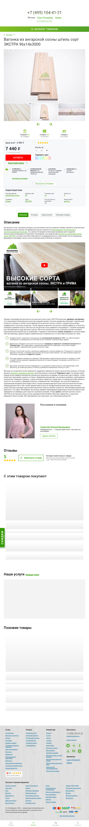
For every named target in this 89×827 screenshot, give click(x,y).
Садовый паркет (51, 797)
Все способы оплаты (67, 816)
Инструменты (10, 803)
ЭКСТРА (28, 201)
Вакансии (8, 761)
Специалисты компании (13, 763)
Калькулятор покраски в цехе (54, 764)
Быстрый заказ (16, 163)
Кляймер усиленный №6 (59, 522)
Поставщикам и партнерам (10, 757)
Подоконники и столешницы (51, 788)
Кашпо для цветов (32, 785)
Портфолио (9, 754)
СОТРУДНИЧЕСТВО (44, 21)
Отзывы (48, 740)
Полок (48, 785)
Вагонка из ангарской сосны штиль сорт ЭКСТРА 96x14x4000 (65, 674)
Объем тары (9, 535)
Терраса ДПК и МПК (72, 785)
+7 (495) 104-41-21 (44, 12)
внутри (67, 201)
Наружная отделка (32, 735)
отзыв (61, 531)
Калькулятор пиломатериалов (51, 767)
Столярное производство (13, 765)
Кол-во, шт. (19, 535)
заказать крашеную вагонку (22, 373)
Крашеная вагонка (18, 607)
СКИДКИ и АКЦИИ (52, 753)
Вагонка (8, 793)
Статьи (48, 738)
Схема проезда (72, 740)
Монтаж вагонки (58, 607)
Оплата (7, 738)
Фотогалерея (50, 750)
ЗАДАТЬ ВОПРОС (49, 436)
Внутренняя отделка (32, 738)
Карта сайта (50, 745)
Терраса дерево (51, 802)
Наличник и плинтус (32, 795)
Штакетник (69, 798)
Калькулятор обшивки (44, 184)
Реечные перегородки (53, 792)
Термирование (31, 745)
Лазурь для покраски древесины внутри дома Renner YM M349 (22, 523)
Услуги (48, 735)
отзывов (20, 531)
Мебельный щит (31, 793)
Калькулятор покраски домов (53, 760)
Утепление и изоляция (73, 788)
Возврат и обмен (10, 743)
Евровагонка (9, 795)
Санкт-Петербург (73, 760)
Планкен (28, 800)
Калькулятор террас (52, 771)
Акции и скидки (10, 785)
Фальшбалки (70, 790)
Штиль (8, 201)
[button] (38, 311)
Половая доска (30, 803)
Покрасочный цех (11, 768)
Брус (6, 790)
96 (26, 195)
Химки (69, 763)
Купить (18, 157)
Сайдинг (48, 799)
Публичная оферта (11, 749)
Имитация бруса (10, 800)
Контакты (8, 752)
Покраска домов (31, 743)
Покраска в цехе (31, 733)
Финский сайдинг (72, 795)
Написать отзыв (33, 458)
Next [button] (50, 123)
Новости (49, 743)
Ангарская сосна (12, 195)
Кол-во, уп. (50, 535)
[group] (44, 76)
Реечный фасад (51, 794)
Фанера (68, 793)
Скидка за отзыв (51, 748)
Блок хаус (8, 788)
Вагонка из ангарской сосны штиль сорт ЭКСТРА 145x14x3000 (24, 674)
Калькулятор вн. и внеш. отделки (54, 756)
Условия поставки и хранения (12, 746)
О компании (9, 733)
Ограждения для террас (33, 798)
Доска (7, 798)
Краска (28, 788)
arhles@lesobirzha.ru (73, 736)
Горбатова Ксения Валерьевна (55, 427)
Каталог (48, 733)
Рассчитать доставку (20, 178)
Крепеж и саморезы (32, 790)
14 (45, 195)
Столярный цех (31, 740)
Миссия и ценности (12, 735)
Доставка (8, 740)
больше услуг (32, 574)
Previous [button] (38, 123)
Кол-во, (39, 147)
